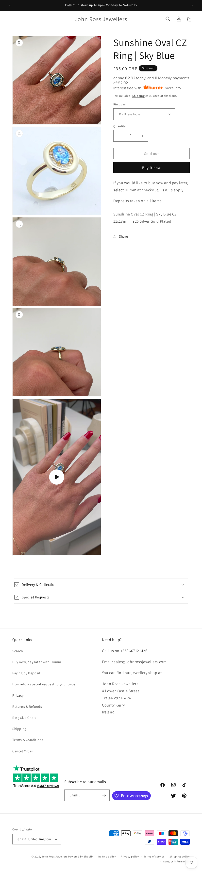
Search (17, 651)
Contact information (176, 861)
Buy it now (151, 167)
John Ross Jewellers (54, 856)
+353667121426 (134, 650)
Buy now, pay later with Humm (36, 662)
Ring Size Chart (24, 717)
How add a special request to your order (44, 684)
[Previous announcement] (9, 5)
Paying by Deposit (26, 673)
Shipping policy (179, 856)
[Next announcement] (192, 5)
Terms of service (154, 856)
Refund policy (107, 856)
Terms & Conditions (27, 740)
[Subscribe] (104, 795)
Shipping (138, 96)
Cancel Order (22, 751)
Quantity (119, 126)
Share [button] (123, 236)
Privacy (17, 695)
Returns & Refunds (27, 706)
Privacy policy (130, 856)
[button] (10, 19)
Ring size (119, 104)
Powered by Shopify (81, 856)
